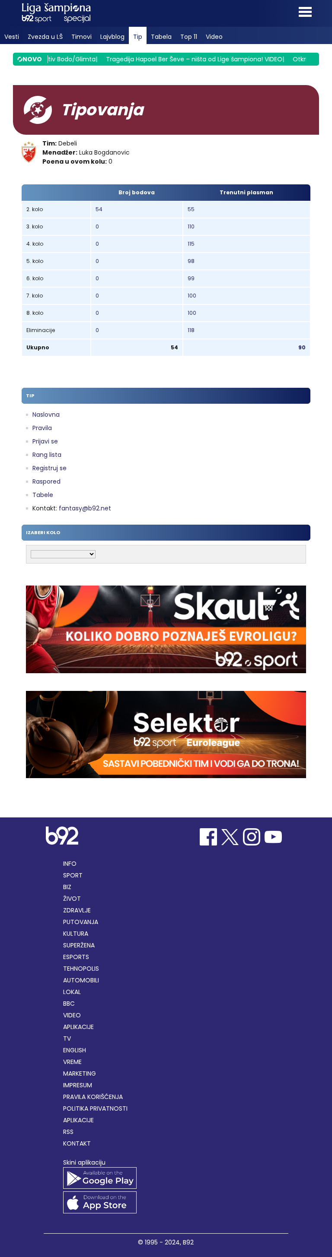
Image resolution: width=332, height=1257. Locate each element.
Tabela (161, 36)
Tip (137, 36)
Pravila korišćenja (93, 1096)
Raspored (46, 481)
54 (99, 209)
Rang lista (46, 454)
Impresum (77, 1085)
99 (191, 278)
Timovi (81, 36)
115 (191, 243)
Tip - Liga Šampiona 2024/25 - (56, 13)
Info (70, 863)
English (74, 1050)
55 (191, 209)
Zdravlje (77, 910)
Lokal (72, 992)
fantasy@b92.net (85, 508)
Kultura (75, 933)
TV (67, 1038)
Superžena (79, 945)
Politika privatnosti (95, 1108)
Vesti (11, 36)
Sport (73, 875)
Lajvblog (112, 36)
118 (191, 330)
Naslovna (46, 414)
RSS (68, 1131)
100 (192, 295)
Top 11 (188, 36)
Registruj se (49, 468)
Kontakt (77, 1143)
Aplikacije (78, 1027)
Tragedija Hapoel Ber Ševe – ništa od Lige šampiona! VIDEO (184, 59)
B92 (188, 1242)
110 (191, 226)
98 (191, 261)
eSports (76, 957)
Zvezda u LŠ (45, 36)
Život (72, 898)
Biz (67, 887)
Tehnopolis (81, 968)
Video (214, 36)
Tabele (42, 495)
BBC (69, 1003)
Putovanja (80, 922)
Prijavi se (45, 441)
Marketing (79, 1073)
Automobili (81, 980)
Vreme (72, 1062)
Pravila (42, 428)
